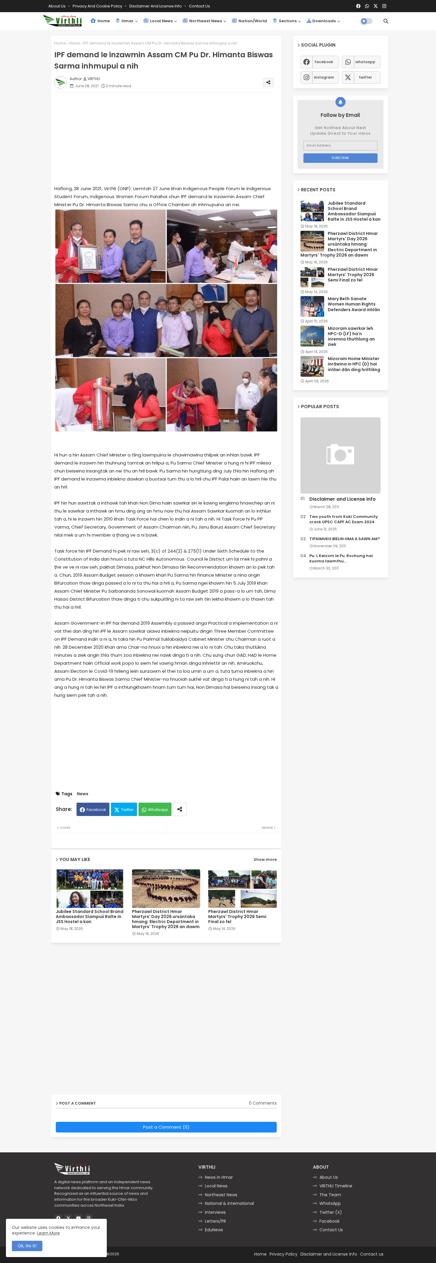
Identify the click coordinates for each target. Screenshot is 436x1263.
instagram (324, 77)
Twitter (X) (330, 1212)
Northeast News (205, 21)
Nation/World (252, 21)
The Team (330, 1195)
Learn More (48, 1233)
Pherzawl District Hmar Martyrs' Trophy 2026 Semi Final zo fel (237, 916)
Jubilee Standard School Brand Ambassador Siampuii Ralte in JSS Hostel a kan (89, 916)
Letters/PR (215, 1221)
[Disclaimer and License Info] (340, 455)
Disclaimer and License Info (156, 6)
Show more (265, 859)
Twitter (127, 809)
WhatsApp (330, 1203)
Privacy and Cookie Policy (98, 6)
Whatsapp (158, 809)
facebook (323, 61)
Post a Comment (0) (166, 1127)
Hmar (127, 21)
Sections (287, 21)
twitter (365, 77)
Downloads (324, 21)
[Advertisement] (172, 138)
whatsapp (365, 61)
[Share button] (180, 809)
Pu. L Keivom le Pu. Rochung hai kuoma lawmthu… (341, 558)
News (74, 43)
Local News (161, 21)
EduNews (214, 1230)
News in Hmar (219, 1177)
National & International (229, 1203)
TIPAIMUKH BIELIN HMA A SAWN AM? (344, 539)
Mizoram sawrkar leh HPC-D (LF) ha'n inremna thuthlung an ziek (351, 336)
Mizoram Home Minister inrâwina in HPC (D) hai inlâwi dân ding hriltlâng (354, 364)
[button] (386, 21)
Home (103, 21)
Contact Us (331, 1230)
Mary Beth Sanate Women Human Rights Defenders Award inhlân (354, 304)
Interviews (215, 1212)
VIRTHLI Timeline (335, 1186)
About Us (57, 6)
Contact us (199, 6)
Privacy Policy (283, 1254)
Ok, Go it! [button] (27, 1246)
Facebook (96, 809)
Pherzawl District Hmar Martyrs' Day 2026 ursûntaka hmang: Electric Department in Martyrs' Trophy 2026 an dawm (166, 919)
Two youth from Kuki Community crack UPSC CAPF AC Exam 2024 (343, 519)
